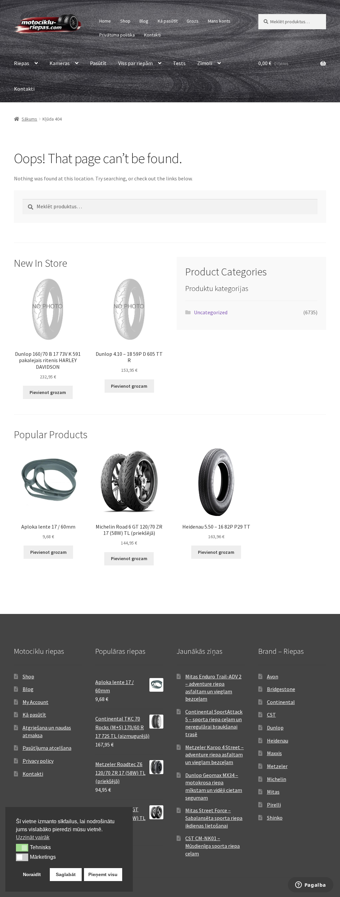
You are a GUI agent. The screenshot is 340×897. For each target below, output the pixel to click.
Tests (179, 63)
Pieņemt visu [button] (103, 874)
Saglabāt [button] (66, 874)
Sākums (29, 119)
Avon (272, 676)
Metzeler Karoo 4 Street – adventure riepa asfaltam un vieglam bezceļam (214, 754)
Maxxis (274, 753)
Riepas (21, 63)
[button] (22, 847)
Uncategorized (210, 312)
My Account (35, 702)
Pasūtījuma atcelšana (47, 748)
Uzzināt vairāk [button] (32, 837)
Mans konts (219, 21)
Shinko (275, 817)
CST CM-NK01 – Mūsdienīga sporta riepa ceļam (212, 845)
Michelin (276, 779)
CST (271, 714)
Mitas (273, 791)
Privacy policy (38, 760)
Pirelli (274, 804)
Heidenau (277, 740)
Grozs (193, 21)
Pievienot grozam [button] (48, 392)
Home (105, 21)
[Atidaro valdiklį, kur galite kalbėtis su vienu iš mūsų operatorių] (310, 885)
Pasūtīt (98, 63)
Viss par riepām (135, 63)
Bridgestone (281, 689)
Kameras (59, 63)
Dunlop (275, 727)
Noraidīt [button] (32, 874)
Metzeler (277, 766)
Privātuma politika (117, 35)
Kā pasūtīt (168, 21)
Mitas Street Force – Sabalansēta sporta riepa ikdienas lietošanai (213, 818)
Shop (125, 21)
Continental (281, 702)
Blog (143, 21)
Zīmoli (204, 63)
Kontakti (152, 35)
